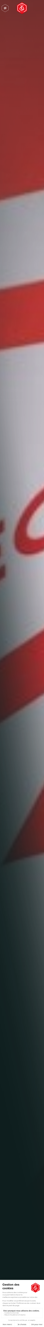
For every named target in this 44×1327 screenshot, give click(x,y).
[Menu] (5, 8)
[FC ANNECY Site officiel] (22, 8)
